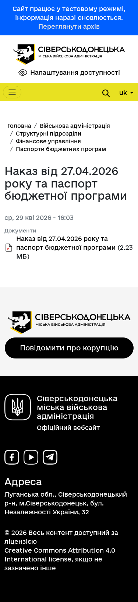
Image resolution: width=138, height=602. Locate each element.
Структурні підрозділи (48, 133)
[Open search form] (106, 93)
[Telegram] (50, 457)
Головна (19, 126)
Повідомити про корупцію (69, 348)
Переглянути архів (69, 26)
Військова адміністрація (75, 126)
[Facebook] (11, 457)
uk (124, 92)
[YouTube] (31, 457)
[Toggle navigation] (12, 92)
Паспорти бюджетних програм (61, 149)
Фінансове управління (48, 141)
